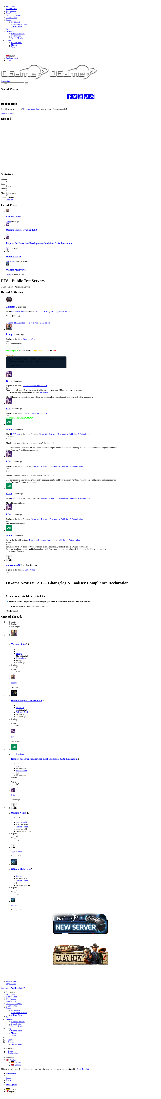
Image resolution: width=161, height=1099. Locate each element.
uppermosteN (10, 261)
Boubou (9, 275)
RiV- (7, 235)
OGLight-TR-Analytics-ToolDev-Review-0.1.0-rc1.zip (28, 323)
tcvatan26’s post (17, 311)
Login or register (12, 58)
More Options (11, 1085)
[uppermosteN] (9, 560)
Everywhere (6, 81)
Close (90, 1069)
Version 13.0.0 (13, 216)
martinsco (20, 708)
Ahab (9, 429)
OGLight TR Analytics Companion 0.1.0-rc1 (53, 311)
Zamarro (9, 200)
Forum (8, 1078)
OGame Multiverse (16, 269)
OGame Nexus (13, 256)
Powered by (13, 988)
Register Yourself (8, 113)
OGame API (45, 392)
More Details (82, 1069)
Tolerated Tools (22, 712)
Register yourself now (32, 109)
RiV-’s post (15, 434)
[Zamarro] (9, 302)
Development (21, 770)
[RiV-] (9, 376)
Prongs (8, 222)
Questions (20, 754)
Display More (12, 611)
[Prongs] (9, 329)
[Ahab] (9, 424)
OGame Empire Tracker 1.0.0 (21, 230)
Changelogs (21, 658)
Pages (8, 1080)
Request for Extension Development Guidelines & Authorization (39, 243)
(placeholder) (16, 1044)
